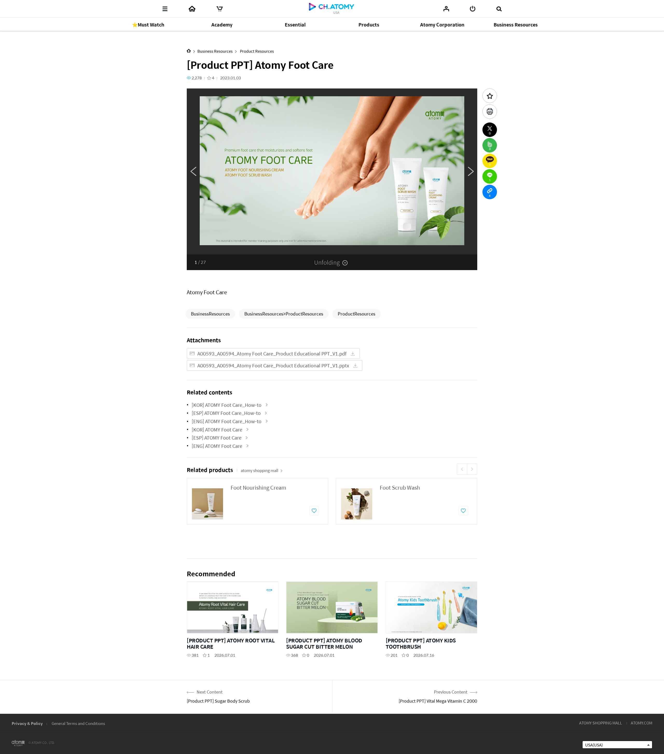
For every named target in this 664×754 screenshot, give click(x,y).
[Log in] (472, 9)
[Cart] (220, 9)
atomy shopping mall (259, 470)
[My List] (446, 8)
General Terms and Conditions (78, 723)
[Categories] (165, 9)
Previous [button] (193, 171)
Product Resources (256, 51)
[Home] (192, 9)
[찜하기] (314, 510)
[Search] (499, 9)
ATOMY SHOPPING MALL (600, 723)
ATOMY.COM (641, 723)
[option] (332, 171)
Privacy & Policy (27, 723)
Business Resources (215, 51)
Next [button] (470, 171)
